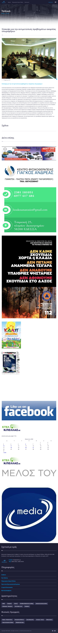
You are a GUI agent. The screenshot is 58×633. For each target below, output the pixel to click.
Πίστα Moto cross (18, 606)
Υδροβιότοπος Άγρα (20, 622)
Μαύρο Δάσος (49, 619)
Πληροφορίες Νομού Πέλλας (17, 2)
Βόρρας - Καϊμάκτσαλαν (7, 619)
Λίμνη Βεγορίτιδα (30, 619)
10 (3, 445)
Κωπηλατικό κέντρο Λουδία (41, 603)
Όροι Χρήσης (4, 577)
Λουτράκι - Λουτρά (40, 619)
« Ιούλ (4, 452)
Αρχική (9, 2)
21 (33, 447)
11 (11, 445)
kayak (3, 603)
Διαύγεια (3, 574)
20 (25, 447)
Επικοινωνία (27, 2)
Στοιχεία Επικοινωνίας (7, 587)
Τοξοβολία (27, 606)
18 (11, 447)
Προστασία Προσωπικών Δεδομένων (10, 584)
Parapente (9, 603)
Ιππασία (15, 603)
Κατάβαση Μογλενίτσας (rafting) (26, 603)
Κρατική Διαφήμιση (6, 590)
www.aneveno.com (27, 630)
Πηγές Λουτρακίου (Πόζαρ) (7, 622)
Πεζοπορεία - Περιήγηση (7, 606)
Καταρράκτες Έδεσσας (19, 619)
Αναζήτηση (51, 2)
